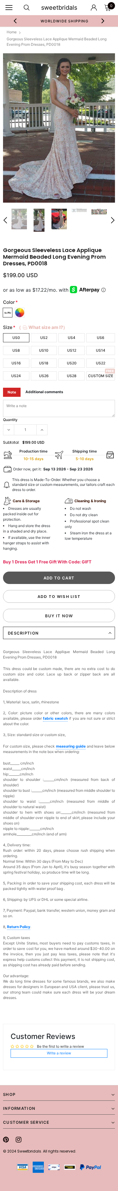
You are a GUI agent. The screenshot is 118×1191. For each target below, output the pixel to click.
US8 (16, 350)
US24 (16, 375)
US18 (43, 363)
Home (12, 32)
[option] (59, 21)
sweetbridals (59, 7)
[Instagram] (18, 1139)
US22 (100, 363)
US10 (43, 350)
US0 (16, 337)
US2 (44, 337)
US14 (100, 350)
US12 (71, 350)
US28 (72, 375)
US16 (16, 363)
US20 (72, 363)
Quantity (10, 419)
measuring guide (71, 746)
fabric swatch (55, 718)
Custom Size (100, 375)
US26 (44, 375)
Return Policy (18, 926)
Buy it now (59, 615)
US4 (71, 337)
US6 (100, 337)
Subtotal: (11, 442)
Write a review (59, 1053)
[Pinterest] (6, 1139)
